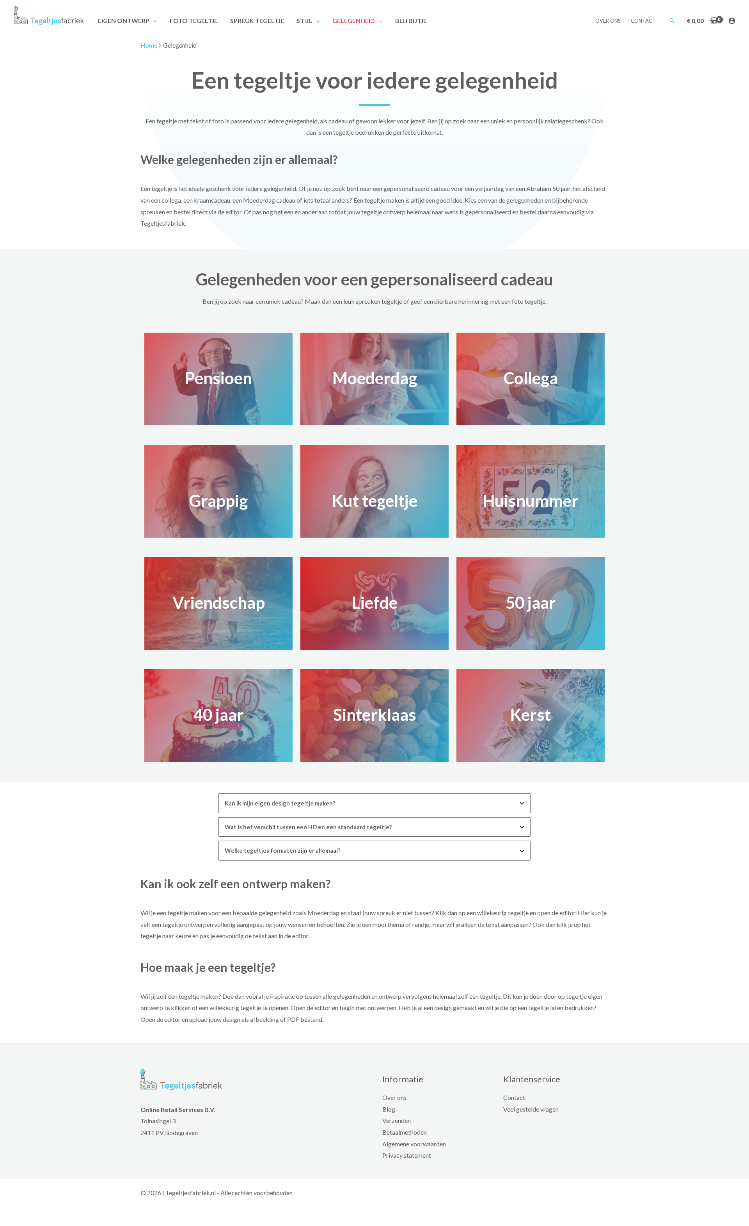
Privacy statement (406, 1155)
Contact (643, 21)
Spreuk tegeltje (257, 20)
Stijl (304, 20)
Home (148, 45)
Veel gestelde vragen (531, 1109)
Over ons (608, 21)
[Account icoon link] (731, 20)
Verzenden (396, 1120)
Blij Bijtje (411, 20)
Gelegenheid (353, 20)
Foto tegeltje (194, 20)
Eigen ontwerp (123, 20)
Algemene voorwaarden (414, 1144)
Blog (388, 1109)
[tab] (374, 803)
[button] (672, 20)
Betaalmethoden (404, 1132)
